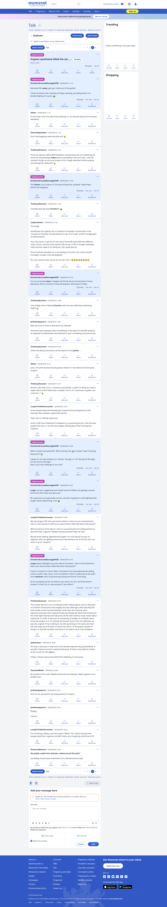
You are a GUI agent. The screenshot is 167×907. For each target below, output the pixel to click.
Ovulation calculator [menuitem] (86, 863)
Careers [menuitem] (32, 884)
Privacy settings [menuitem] (70, 902)
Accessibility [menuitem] (82, 902)
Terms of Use (67, 827)
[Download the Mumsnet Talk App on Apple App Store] (110, 887)
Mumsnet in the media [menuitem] (38, 867)
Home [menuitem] (66, 11)
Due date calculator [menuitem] (86, 867)
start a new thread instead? (45, 799)
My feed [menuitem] (37, 30)
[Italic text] (42, 823)
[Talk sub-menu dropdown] (39, 25)
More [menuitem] (97, 11)
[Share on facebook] (31, 783)
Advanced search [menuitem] (94, 30)
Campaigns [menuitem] (33, 880)
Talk (32, 25)
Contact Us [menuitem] (38, 902)
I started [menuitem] (50, 30)
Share (78, 73)
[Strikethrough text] (39, 823)
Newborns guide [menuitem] (85, 880)
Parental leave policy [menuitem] (37, 888)
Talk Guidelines (91, 827)
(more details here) (116, 899)
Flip (47, 47)
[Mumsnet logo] (38, 4)
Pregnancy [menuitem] (40, 11)
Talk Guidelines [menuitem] (94, 902)
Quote (37, 73)
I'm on (133, 68)
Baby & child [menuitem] (54, 11)
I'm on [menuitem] (43, 30)
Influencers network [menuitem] (37, 872)
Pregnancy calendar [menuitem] (86, 859)
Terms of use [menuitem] (49, 902)
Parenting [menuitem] (57, 876)
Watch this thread (40, 841)
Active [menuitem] (31, 30)
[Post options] (98, 79)
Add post (64, 73)
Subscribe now (113, 866)
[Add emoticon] (96, 823)
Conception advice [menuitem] (86, 872)
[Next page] (98, 47)
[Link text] (45, 823)
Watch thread (37, 47)
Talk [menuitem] (30, 11)
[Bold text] (33, 823)
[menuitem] (104, 876)
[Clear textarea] (49, 823)
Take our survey (101, 16)
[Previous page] (85, 47)
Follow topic (77, 35)
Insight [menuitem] (32, 876)
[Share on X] (36, 783)
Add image (49, 836)
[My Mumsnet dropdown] (136, 4)
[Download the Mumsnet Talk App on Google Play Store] (125, 887)
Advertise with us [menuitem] (36, 863)
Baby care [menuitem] (82, 884)
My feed (109, 68)
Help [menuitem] (30, 902)
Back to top (94, 783)
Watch (92, 73)
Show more (34, 63)
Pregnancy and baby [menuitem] (62, 872)
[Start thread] (129, 4)
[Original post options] (98, 54)
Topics (117, 68)
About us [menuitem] (32, 859)
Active (125, 68)
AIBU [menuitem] (55, 863)
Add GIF (83, 836)
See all (96, 66)
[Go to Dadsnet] (31, 35)
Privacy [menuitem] (59, 902)
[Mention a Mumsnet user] (93, 823)
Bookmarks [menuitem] (69, 30)
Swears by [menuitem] (57, 888)
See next (89, 99)
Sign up (132, 11)
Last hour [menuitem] (83, 30)
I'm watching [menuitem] (59, 30)
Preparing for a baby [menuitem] (87, 876)
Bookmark (92, 106)
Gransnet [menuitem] (57, 859)
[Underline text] (36, 823)
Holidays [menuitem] (87, 11)
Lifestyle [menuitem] (75, 11)
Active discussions (111, 4)
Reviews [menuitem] (56, 884)
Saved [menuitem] (76, 30)
